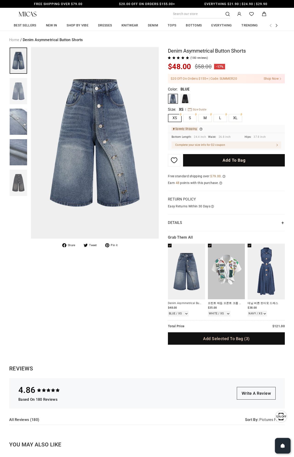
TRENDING (249, 25)
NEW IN (51, 25)
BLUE (173, 98)
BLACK (185, 98)
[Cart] (264, 14)
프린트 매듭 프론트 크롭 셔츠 (226, 303)
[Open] (283, 446)
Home (14, 40)
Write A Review (256, 393)
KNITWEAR (130, 25)
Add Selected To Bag (226, 338)
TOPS (172, 25)
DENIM (153, 25)
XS (174, 118)
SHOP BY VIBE (77, 25)
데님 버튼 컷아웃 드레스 (263, 303)
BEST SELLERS (25, 25)
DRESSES (105, 25)
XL (235, 118)
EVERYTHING (221, 25)
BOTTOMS (194, 25)
